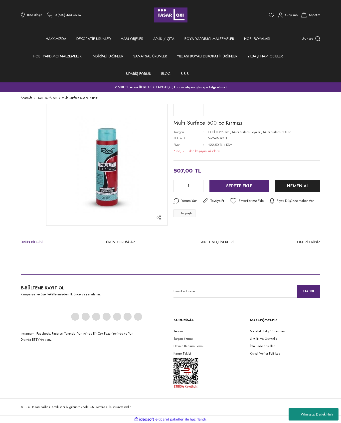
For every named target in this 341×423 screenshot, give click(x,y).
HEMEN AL (298, 186)
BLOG (166, 73)
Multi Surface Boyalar (246, 132)
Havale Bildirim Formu (188, 346)
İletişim (178, 331)
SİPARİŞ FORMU (138, 73)
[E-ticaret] (169, 419)
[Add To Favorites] (247, 201)
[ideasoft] (144, 419)
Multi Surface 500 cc (277, 132)
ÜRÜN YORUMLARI (121, 242)
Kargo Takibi (182, 353)
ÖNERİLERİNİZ (308, 242)
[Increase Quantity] (199, 186)
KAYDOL (309, 291)
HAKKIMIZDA (56, 38)
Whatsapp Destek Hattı (317, 414)
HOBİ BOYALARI (218, 132)
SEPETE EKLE (239, 186)
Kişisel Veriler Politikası (265, 353)
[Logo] (170, 14)
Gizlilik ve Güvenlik (263, 338)
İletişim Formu (183, 338)
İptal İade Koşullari (262, 346)
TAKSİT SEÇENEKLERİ (216, 242)
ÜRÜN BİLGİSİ (32, 242)
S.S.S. (185, 73)
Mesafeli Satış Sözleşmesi (267, 331)
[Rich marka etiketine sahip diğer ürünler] (188, 110)
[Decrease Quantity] (178, 186)
